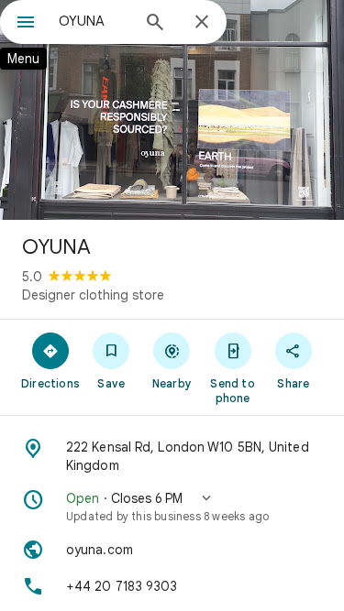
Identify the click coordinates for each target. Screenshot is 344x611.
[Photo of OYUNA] (172, 110)
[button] (172, 506)
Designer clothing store (93, 295)
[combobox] (94, 21)
